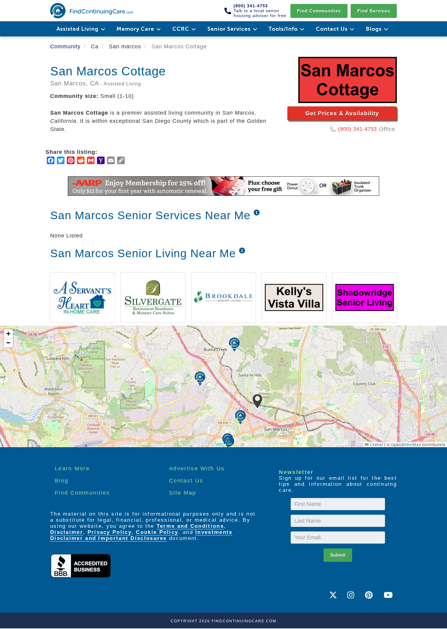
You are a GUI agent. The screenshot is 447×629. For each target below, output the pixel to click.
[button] (257, 401)
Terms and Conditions (190, 526)
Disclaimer (66, 532)
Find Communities (319, 10)
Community (65, 46)
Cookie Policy (157, 532)
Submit (337, 555)
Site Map (182, 493)
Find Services (373, 10)
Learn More (72, 468)
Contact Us (186, 481)
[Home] (91, 10)
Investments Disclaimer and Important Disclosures (141, 535)
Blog (61, 481)
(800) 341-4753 (357, 129)
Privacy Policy (110, 532)
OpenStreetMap (406, 444)
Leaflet (376, 444)
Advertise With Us (196, 468)
